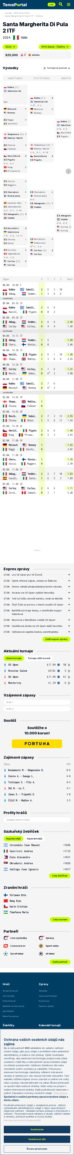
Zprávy (50, 938)
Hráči (6, 984)
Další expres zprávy (56, 639)
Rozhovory (44, 1001)
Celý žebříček (59, 875)
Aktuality (43, 991)
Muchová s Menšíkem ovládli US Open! (33, 619)
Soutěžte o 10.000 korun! (37, 730)
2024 (8, 46)
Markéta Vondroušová (13, 1006)
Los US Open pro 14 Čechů (27, 574)
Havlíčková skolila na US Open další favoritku (37, 626)
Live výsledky (18, 938)
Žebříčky (8, 1025)
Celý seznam (60, 919)
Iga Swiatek (8, 1011)
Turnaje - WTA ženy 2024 (17, 13)
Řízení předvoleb (37, 1148)
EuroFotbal (16, 953)
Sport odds (52, 945)
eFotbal (50, 953)
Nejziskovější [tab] (13, 838)
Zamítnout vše (37, 1139)
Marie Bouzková (10, 1016)
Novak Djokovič (10, 991)
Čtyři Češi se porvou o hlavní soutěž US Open (37, 604)
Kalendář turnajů (49, 1025)
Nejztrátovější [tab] (34, 838)
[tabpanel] (37, 674)
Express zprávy (46, 1006)
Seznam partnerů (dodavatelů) (22, 1120)
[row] (37, 289)
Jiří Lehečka (8, 996)
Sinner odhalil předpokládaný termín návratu (37, 586)
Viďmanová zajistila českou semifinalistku (35, 631)
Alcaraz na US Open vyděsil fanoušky (33, 592)
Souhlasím (37, 1129)
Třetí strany (60, 1093)
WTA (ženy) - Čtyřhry (53, 46)
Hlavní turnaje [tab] (13, 658)
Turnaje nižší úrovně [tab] (39, 658)
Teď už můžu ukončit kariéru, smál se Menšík (37, 598)
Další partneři (60, 961)
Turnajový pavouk (57, 67)
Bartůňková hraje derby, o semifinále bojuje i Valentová (37, 612)
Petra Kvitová (9, 1001)
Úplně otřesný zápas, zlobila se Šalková (34, 580)
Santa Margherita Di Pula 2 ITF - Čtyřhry (24, 16)
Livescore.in (17, 945)
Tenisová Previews (48, 996)
